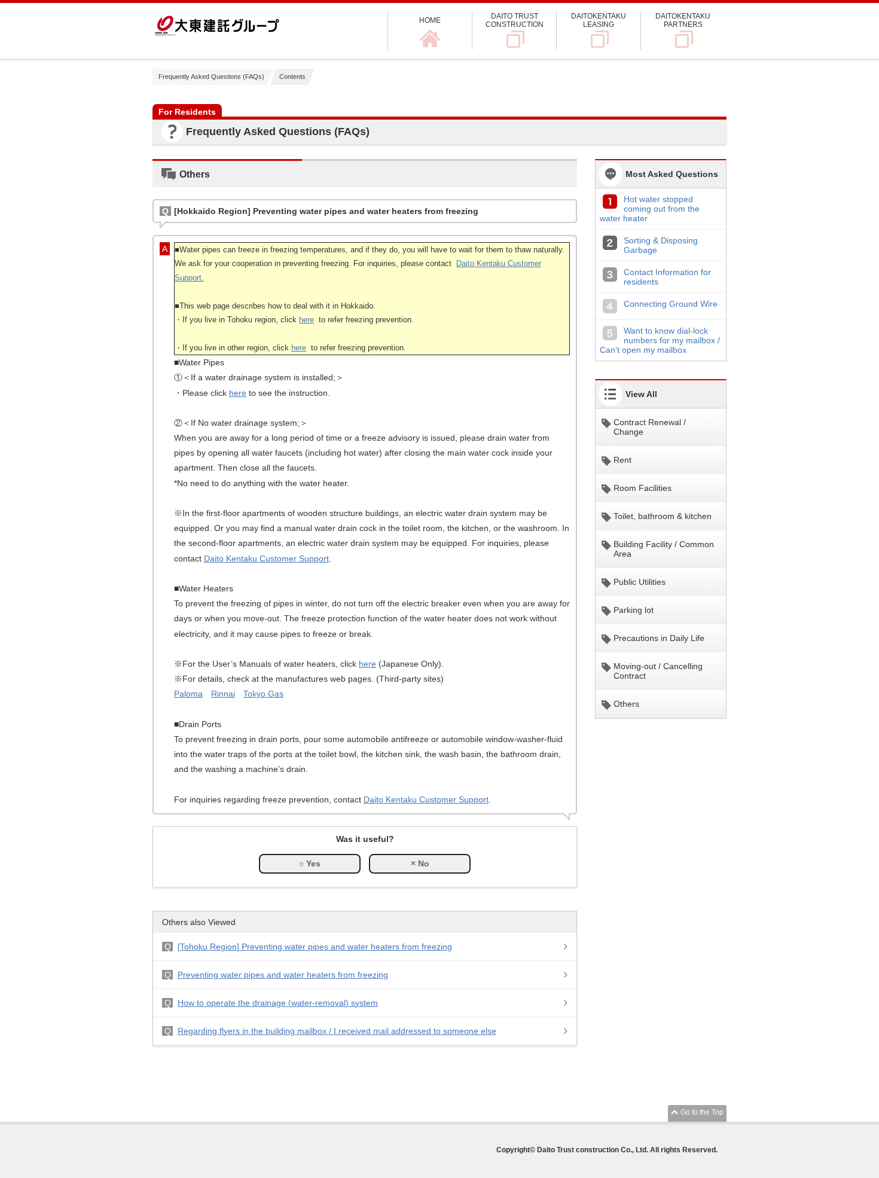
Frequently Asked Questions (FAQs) (211, 76)
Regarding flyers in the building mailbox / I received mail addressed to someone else (337, 1031)
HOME (430, 20)
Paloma (188, 693)
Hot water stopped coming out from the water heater (650, 208)
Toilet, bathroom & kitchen (663, 516)
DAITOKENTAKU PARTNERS (682, 20)
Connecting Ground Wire (671, 304)
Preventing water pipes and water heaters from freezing (283, 974)
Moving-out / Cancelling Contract (658, 670)
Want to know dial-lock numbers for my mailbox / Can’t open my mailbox (660, 340)
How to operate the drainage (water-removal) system (278, 1003)
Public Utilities (640, 582)
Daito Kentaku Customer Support (266, 558)
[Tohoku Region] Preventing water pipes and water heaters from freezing (315, 946)
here (306, 319)
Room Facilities (643, 488)
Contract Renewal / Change (650, 427)
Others (626, 704)
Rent (622, 460)
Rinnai (223, 693)
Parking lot (634, 610)
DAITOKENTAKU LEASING (598, 20)
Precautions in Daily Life (659, 638)
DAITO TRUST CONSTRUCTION (515, 20)
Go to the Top (702, 1112)
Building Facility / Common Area (664, 549)
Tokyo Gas (263, 693)
